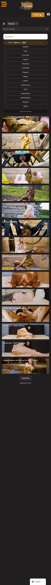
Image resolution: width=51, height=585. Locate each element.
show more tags (25, 111)
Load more (25, 378)
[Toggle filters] (4, 24)
